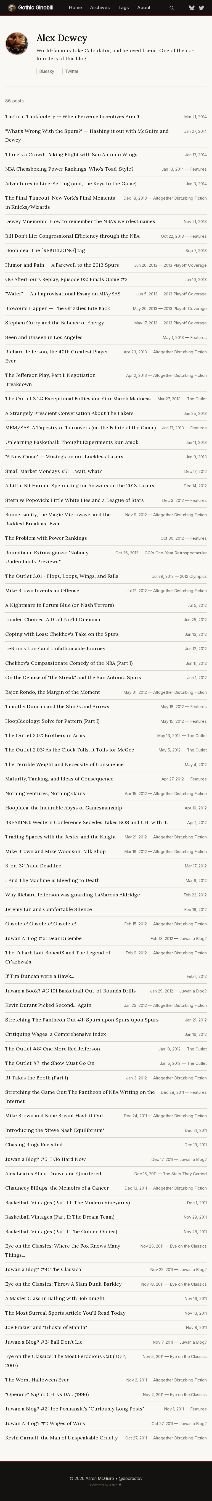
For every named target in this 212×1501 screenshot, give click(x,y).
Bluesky (46, 71)
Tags (123, 7)
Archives (100, 7)
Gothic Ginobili (35, 7)
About (143, 7)
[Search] (171, 7)
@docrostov (131, 1478)
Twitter (71, 71)
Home (75, 7)
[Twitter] (201, 7)
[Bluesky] (192, 7)
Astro (113, 1485)
